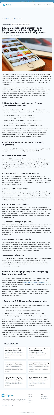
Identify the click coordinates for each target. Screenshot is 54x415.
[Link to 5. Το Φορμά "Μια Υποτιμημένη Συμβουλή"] (34, 221)
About (44, 4)
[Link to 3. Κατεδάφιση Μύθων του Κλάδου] (28, 188)
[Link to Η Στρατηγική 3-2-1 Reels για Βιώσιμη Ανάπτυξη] (47, 301)
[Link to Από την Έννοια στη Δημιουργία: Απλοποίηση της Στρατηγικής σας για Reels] (51, 272)
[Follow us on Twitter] (9, 405)
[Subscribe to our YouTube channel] (6, 405)
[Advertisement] (27, 13)
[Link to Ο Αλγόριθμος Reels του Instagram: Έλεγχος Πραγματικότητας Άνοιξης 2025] (51, 104)
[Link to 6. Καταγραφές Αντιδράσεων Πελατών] (31, 239)
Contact (49, 4)
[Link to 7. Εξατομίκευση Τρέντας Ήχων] (26, 255)
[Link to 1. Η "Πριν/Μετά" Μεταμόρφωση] (26, 155)
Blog (35, 4)
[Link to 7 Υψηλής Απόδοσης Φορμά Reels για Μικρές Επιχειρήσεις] (51, 143)
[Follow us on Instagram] (3, 405)
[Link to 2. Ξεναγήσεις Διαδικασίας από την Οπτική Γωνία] (39, 173)
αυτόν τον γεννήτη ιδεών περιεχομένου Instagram (36, 282)
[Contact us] (12, 405)
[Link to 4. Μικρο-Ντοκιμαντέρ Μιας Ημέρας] (29, 204)
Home (39, 4)
